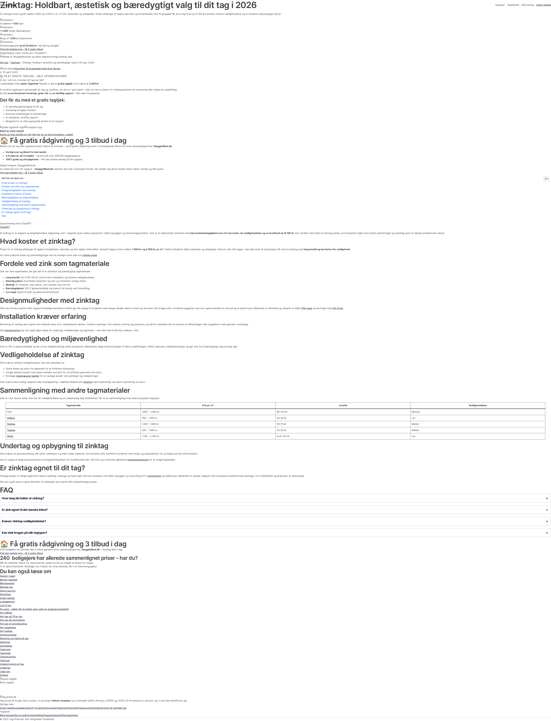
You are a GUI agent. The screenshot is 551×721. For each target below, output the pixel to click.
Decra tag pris (7, 590)
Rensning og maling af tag (14, 638)
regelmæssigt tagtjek (27, 375)
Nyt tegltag (6, 631)
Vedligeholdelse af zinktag (16, 201)
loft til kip (337, 308)
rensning (87, 382)
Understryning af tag (105, 708)
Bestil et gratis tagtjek (12, 130)
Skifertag (5, 642)
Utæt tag (5, 671)
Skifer (10, 436)
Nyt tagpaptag (8, 627)
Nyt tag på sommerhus (12, 620)
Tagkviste (5, 649)
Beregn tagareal (8, 579)
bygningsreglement (138, 459)
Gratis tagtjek (543, 4)
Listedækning (7, 601)
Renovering (528, 4)
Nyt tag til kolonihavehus (13, 623)
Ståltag (11, 418)
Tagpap (11, 430)
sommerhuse (154, 475)
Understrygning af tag (12, 664)
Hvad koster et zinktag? (15, 182)
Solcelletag (6, 645)
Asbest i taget (7, 576)
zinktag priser (89, 255)
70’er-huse (306, 308)
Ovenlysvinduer (8, 634)
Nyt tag (4, 62)
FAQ (4, 215)
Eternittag (5, 594)
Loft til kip (5, 605)
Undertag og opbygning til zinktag (20, 208)
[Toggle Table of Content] (545, 178)
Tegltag (11, 424)
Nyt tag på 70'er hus (11, 616)
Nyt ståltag (6, 612)
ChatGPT (5, 227)
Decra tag (19, 715)
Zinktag (4, 675)
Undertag (5, 667)
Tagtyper (500, 4)
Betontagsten (7, 583)
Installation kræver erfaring (16, 193)
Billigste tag (6, 587)
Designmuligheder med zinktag (18, 190)
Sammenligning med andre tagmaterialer (24, 204)
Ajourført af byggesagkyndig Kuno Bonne (37, 68)
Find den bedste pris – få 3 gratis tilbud (21, 49)
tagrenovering (12, 330)
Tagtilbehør (513, 4)
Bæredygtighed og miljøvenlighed (20, 197)
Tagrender (5, 653)
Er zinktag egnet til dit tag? (16, 212)
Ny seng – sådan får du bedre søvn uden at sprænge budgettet (34, 609)
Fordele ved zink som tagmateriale (20, 186)
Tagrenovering (8, 656)
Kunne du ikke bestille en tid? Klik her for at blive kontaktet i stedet (36, 134)
